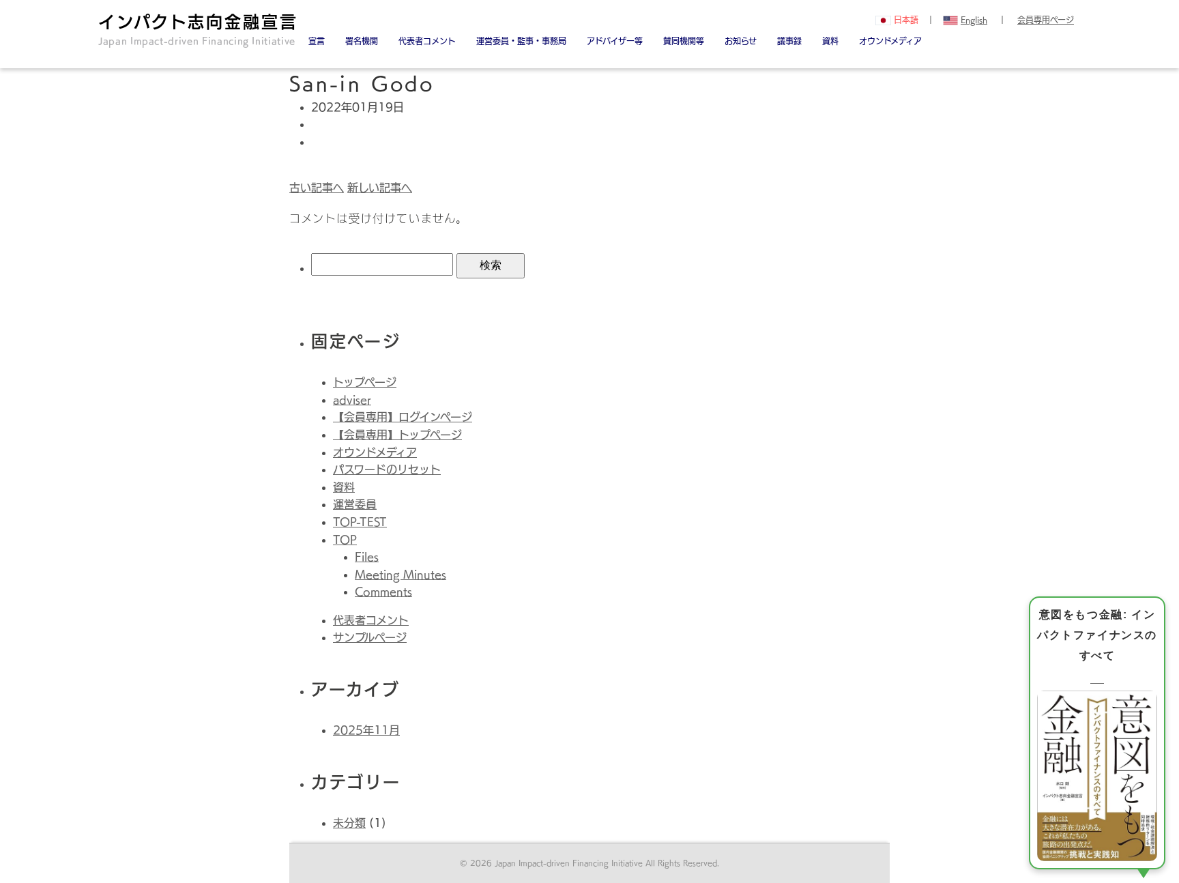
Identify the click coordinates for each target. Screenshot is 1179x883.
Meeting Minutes (400, 574)
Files (367, 556)
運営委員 (355, 504)
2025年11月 (366, 730)
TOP (345, 539)
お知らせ (741, 41)
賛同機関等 (683, 41)
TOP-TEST (360, 522)
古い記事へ (316, 187)
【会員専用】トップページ (397, 434)
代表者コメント (371, 620)
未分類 (349, 822)
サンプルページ (370, 637)
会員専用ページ (1045, 20)
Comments (383, 591)
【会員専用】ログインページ (402, 416)
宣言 (316, 41)
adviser (352, 399)
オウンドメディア (890, 41)
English (974, 20)
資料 (830, 41)
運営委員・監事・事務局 (521, 41)
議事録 (789, 41)
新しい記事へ (379, 187)
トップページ (364, 382)
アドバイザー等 (615, 41)
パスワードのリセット (387, 469)
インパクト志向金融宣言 (198, 30)
